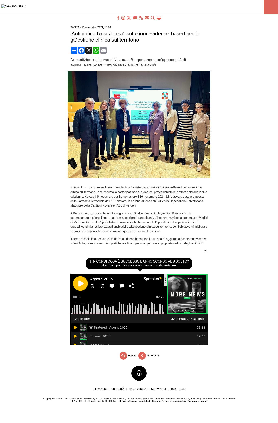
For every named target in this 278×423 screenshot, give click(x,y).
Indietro (152, 355)
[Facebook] (118, 18)
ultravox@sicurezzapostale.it (134, 401)
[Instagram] (123, 18)
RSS (182, 389)
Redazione (100, 389)
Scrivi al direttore (164, 389)
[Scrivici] (147, 18)
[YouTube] (135, 18)
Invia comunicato (137, 389)
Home (132, 355)
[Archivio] (153, 18)
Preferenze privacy (198, 401)
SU (139, 374)
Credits (156, 401)
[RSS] (141, 18)
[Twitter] (129, 18)
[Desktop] (159, 18)
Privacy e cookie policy (174, 401)
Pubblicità (117, 389)
